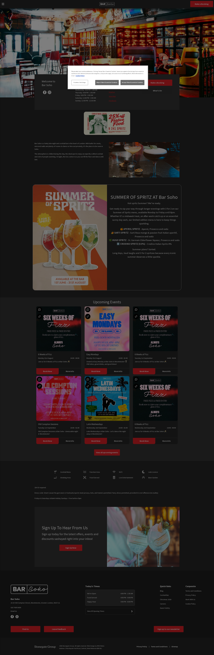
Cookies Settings (79, 82)
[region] (108, 77)
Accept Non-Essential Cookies (132, 82)
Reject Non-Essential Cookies (107, 82)
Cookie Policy (80, 76)
